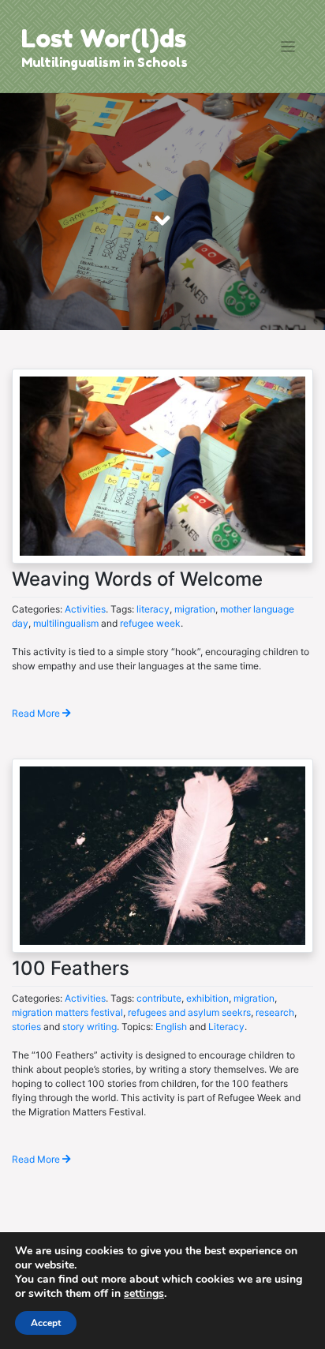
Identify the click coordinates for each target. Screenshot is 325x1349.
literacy (153, 609)
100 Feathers (70, 968)
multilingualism (66, 623)
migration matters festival (67, 1012)
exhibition (207, 998)
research (275, 1012)
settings (144, 1294)
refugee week (150, 623)
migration (194, 609)
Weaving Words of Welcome (137, 579)
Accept (46, 1323)
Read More (37, 713)
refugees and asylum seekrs (189, 1012)
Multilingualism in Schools (104, 62)
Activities (85, 609)
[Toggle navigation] (288, 47)
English (171, 1026)
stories (26, 1026)
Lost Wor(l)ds (103, 38)
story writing (89, 1026)
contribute (158, 998)
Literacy (226, 1026)
